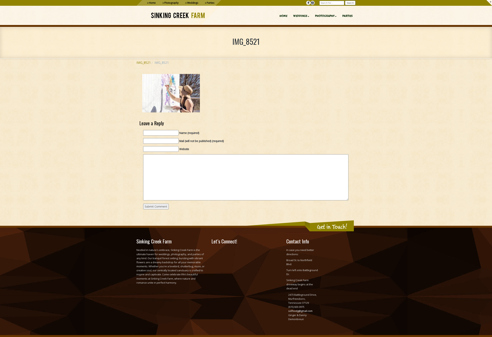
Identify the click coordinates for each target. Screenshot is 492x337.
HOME (283, 16)
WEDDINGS (300, 16)
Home (152, 2)
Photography (171, 2)
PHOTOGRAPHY (325, 16)
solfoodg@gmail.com (300, 311)
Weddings (192, 2)
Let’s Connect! (224, 241)
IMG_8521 (143, 63)
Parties (210, 2)
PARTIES (347, 16)
